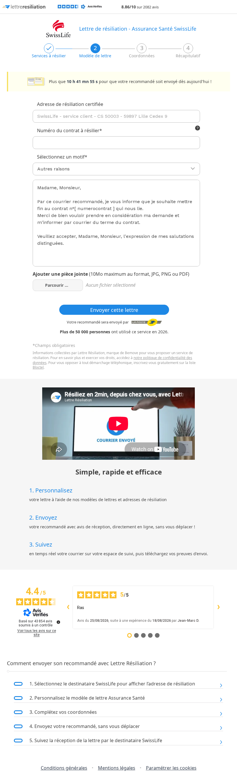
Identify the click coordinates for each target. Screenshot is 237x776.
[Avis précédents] (68, 607)
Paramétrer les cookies (171, 768)
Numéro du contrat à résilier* (69, 130)
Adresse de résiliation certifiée (70, 104)
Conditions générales (64, 768)
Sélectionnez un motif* (62, 157)
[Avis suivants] (218, 607)
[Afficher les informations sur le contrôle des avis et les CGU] (58, 622)
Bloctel (38, 367)
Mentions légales (116, 768)
